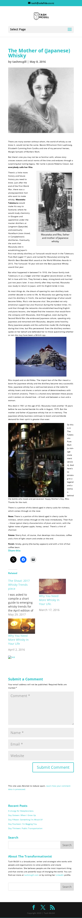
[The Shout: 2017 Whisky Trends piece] (23, 597)
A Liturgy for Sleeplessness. (21, 810)
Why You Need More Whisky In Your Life (18, 639)
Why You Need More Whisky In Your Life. (49, 600)
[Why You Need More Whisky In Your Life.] (52, 586)
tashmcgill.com (31, 875)
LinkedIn (60, 875)
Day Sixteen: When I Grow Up (22, 815)
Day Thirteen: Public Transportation (25, 828)
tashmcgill (19, 62)
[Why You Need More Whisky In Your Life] (21, 626)
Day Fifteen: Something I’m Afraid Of (25, 819)
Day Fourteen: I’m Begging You (22, 824)
